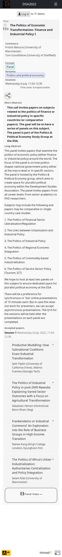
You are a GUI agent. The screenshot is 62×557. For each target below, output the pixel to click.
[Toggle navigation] (55, 4)
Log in (25, 14)
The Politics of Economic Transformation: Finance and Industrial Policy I (31, 29)
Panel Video (32, 494)
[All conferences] (57, 552)
